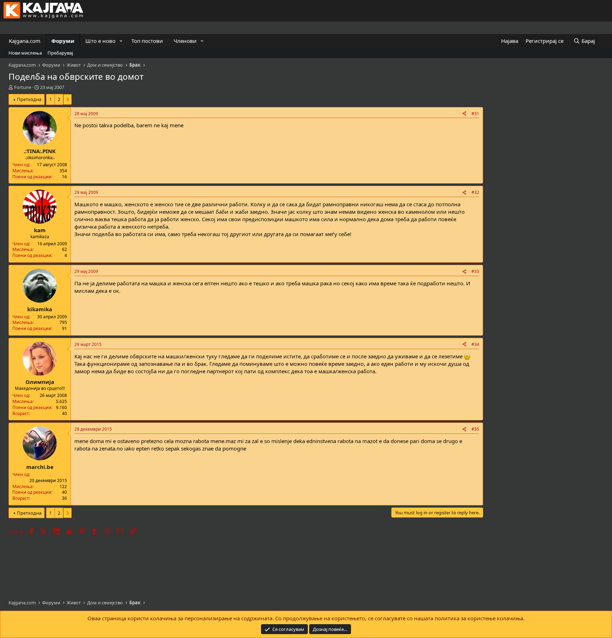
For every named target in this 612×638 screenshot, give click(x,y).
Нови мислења (25, 53)
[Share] (464, 114)
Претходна (29, 99)
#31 (475, 114)
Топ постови (147, 40)
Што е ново (100, 40)
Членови (185, 40)
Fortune (22, 87)
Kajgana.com (24, 40)
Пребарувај (60, 53)
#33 (475, 271)
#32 (475, 192)
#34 (475, 344)
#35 (475, 429)
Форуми (62, 40)
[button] (121, 40)
